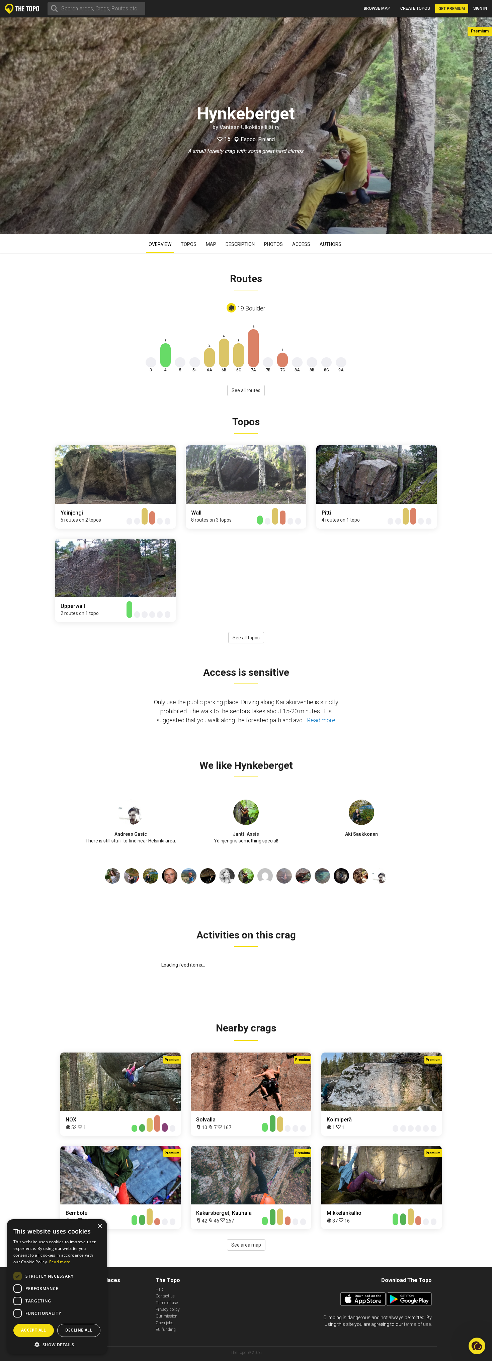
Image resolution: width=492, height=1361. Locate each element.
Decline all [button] (78, 1330)
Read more (321, 720)
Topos (188, 244)
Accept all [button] (33, 1330)
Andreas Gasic (130, 834)
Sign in (480, 8)
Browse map (377, 8)
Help (160, 1289)
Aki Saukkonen (361, 834)
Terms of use (167, 1302)
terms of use (417, 1324)
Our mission (166, 1316)
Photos (273, 244)
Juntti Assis (246, 834)
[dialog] (57, 1286)
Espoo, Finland (258, 139)
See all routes (246, 390)
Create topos (415, 8)
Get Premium (451, 8)
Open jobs (164, 1323)
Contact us (165, 1296)
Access (301, 244)
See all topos (246, 637)
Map (211, 244)
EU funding (166, 1329)
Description (240, 244)
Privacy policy (168, 1309)
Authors (330, 244)
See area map (246, 1245)
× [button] (99, 1226)
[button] (56, 1344)
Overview (160, 244)
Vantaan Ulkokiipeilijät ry (249, 127)
